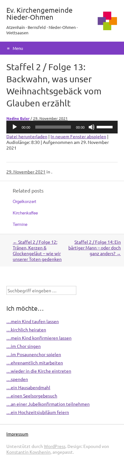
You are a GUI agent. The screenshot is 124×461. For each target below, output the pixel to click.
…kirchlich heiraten (26, 329)
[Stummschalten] (91, 127)
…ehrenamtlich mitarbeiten (34, 362)
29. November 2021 (50, 118)
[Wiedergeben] (14, 127)
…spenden (17, 379)
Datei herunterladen (26, 136)
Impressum (17, 434)
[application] (62, 127)
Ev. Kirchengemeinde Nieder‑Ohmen (39, 13)
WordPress (54, 446)
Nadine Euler (18, 118)
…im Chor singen (23, 346)
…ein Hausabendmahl (28, 387)
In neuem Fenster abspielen (78, 136)
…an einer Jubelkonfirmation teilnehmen (48, 404)
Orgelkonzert (24, 201)
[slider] (105, 126)
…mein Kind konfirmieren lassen (39, 338)
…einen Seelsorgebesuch (31, 395)
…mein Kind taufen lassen (32, 321)
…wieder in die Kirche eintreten (38, 371)
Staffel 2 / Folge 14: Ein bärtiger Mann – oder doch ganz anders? (94, 247)
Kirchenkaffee (25, 213)
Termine (20, 224)
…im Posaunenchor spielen (33, 354)
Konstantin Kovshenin (28, 452)
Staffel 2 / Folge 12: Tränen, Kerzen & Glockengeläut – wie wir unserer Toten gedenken (37, 250)
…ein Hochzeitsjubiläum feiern (37, 412)
